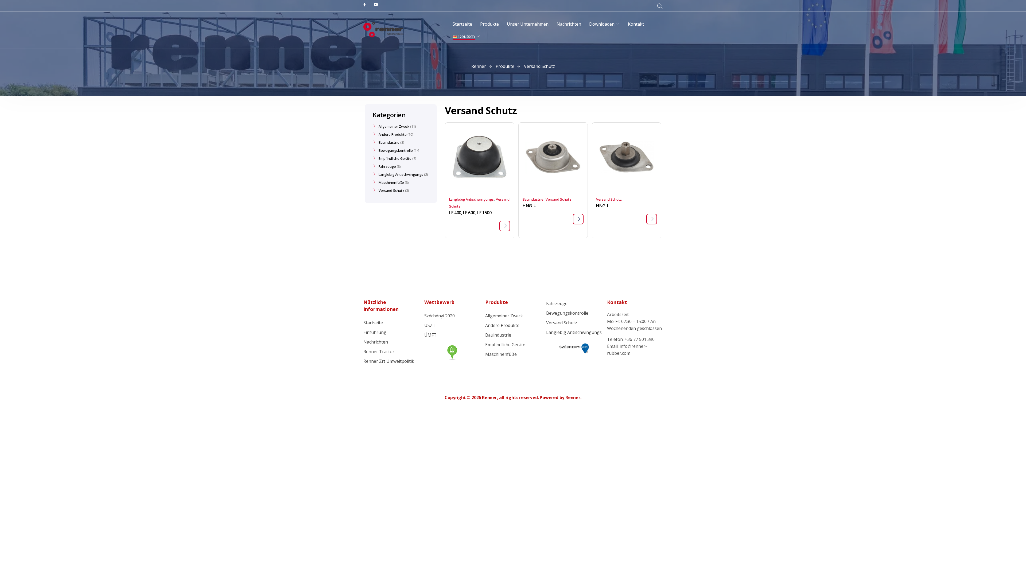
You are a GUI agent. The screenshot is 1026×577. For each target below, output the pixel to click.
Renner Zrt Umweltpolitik (388, 361)
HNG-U (529, 206)
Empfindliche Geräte (395, 158)
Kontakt (636, 24)
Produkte (489, 24)
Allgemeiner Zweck (394, 126)
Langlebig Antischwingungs (471, 199)
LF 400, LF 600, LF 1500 (470, 213)
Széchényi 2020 (439, 316)
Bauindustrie (533, 199)
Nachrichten (569, 24)
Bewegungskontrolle (396, 150)
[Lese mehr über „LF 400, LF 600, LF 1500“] (504, 226)
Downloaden (602, 24)
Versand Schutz (558, 199)
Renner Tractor (378, 351)
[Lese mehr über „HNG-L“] (651, 219)
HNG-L (602, 206)
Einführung (374, 332)
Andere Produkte (393, 134)
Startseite (462, 24)
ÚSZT (430, 325)
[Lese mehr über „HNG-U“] (578, 219)
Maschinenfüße (391, 182)
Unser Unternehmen (528, 24)
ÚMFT (430, 335)
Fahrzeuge (387, 166)
